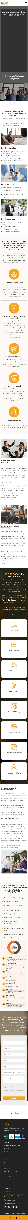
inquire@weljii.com (11, 1203)
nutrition (14, 551)
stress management (12, 396)
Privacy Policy (7, 1180)
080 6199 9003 (10, 1200)
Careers (6, 1162)
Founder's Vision (8, 1154)
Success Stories (8, 1157)
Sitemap (6, 1182)
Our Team (6, 1151)
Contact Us (7, 1191)
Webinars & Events (8, 1174)
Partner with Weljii (8, 1177)
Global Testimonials (9, 1160)
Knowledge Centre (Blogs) (10, 1171)
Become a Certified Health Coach (12, 1145)
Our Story (6, 1148)
